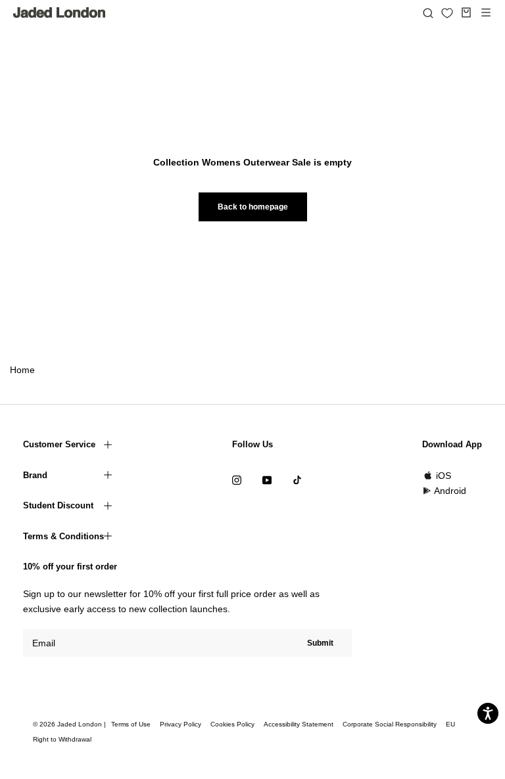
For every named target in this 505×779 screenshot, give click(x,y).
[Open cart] (466, 12)
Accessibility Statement (298, 724)
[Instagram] (236, 479)
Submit (320, 643)
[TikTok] (297, 479)
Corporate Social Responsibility (390, 724)
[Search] (428, 12)
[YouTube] (267, 479)
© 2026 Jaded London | (70, 724)
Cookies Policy (232, 724)
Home (22, 370)
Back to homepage (253, 206)
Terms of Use (131, 724)
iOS (443, 475)
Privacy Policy (180, 724)
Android (450, 490)
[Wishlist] (447, 13)
